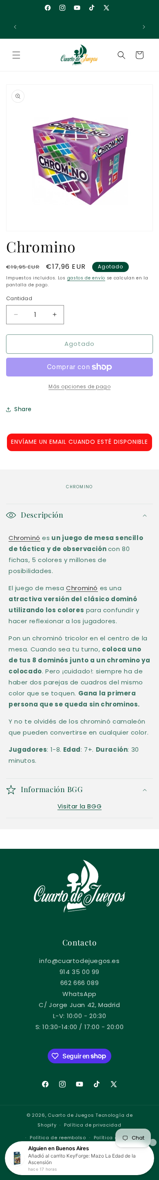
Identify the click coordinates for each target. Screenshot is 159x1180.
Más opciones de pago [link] (79, 386)
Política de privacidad (92, 1125)
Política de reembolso (58, 1137)
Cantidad (19, 298)
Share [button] (23, 409)
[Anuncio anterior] (15, 27)
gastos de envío (86, 278)
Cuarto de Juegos (71, 1115)
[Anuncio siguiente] (144, 27)
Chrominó (24, 538)
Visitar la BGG (79, 806)
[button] (16, 55)
